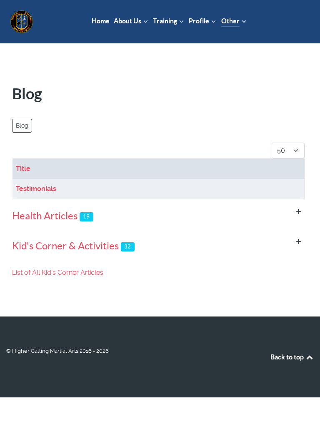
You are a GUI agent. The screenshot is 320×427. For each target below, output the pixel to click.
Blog (22, 125)
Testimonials (36, 189)
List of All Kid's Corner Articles (57, 272)
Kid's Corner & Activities (65, 245)
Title (23, 169)
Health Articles (45, 215)
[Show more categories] (298, 212)
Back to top (287, 357)
